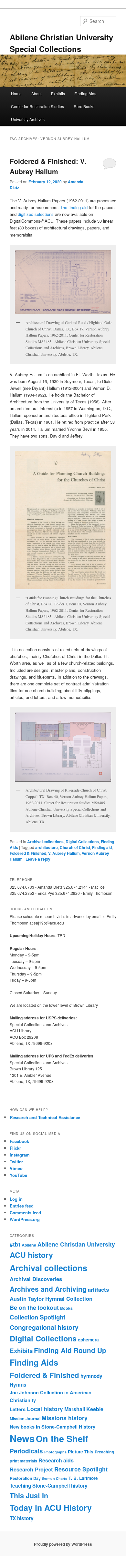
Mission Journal (25, 1418)
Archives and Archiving (48, 1289)
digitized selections (36, 214)
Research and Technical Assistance (45, 1117)
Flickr (15, 1148)
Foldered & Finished (28, 853)
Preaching (104, 1452)
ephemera (88, 1340)
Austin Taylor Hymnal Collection (51, 1298)
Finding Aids (85, 93)
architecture (46, 847)
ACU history (31, 1254)
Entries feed (22, 1206)
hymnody (91, 1375)
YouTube (18, 1175)
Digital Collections (82, 841)
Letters (18, 1409)
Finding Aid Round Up (70, 1350)
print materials (23, 1461)
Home (16, 93)
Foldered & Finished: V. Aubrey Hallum (48, 166)
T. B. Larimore (83, 1478)
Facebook (19, 1141)
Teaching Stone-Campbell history (49, 1485)
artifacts (98, 1289)
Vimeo (16, 1168)
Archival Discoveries (36, 1279)
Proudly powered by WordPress (63, 1544)
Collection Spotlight (37, 1317)
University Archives (28, 119)
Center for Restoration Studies (37, 106)
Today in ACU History (51, 1507)
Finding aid (102, 847)
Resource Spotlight (81, 1469)
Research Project (31, 1469)
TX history (22, 1518)
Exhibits (58, 93)
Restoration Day (25, 1478)
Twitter (16, 1161)
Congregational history (44, 1327)
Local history (45, 1409)
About (36, 93)
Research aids (56, 1460)
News (22, 1438)
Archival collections (45, 841)
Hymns (18, 1384)
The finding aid (74, 207)
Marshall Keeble (83, 1409)
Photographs (55, 1452)
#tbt (15, 1244)
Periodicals (26, 1450)
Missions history (65, 1418)
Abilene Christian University (76, 1244)
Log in (16, 1199)
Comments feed (25, 1212)
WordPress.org (25, 1219)
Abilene (29, 1245)
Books (66, 1308)
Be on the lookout (34, 1307)
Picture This (80, 1452)
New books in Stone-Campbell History (52, 1426)
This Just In (29, 1495)
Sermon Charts (54, 1478)
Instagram (20, 1155)
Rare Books (84, 106)
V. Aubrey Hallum (64, 853)
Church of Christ (75, 847)
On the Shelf (62, 1438)
